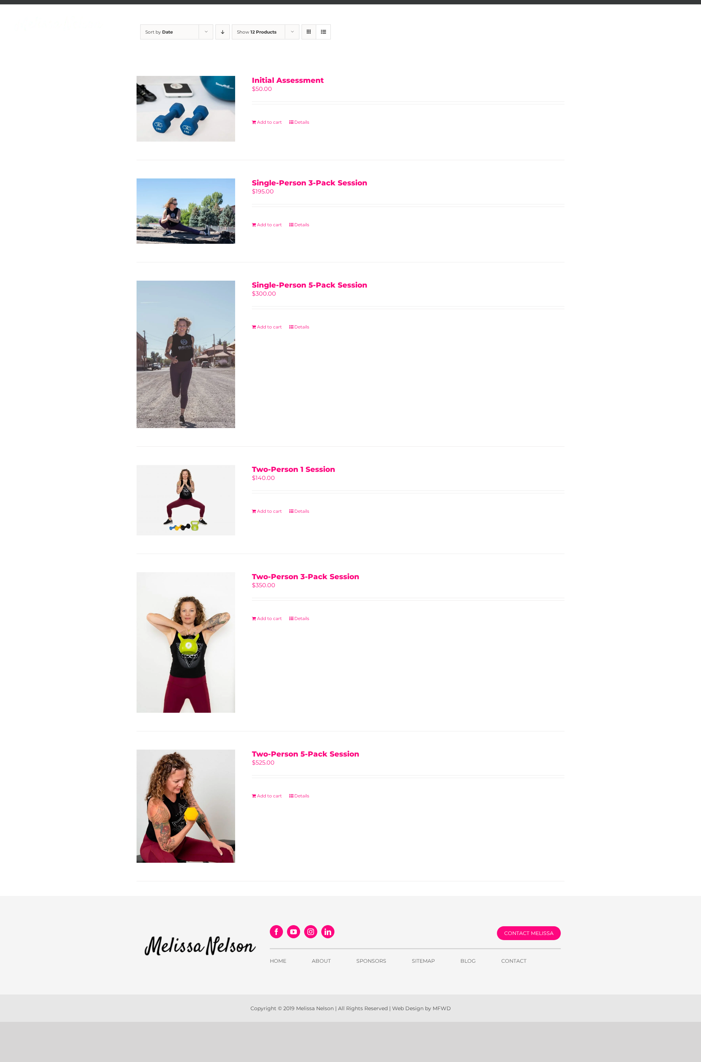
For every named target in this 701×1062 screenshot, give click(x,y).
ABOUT (321, 961)
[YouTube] (293, 931)
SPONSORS (371, 961)
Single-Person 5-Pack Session (309, 285)
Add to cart (269, 122)
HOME (278, 961)
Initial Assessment (288, 80)
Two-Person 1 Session (293, 469)
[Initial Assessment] (186, 109)
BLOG (468, 961)
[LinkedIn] (327, 931)
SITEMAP (423, 961)
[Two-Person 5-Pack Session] (186, 806)
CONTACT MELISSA (528, 933)
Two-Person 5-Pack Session (305, 754)
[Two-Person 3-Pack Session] (186, 642)
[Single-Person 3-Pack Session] (186, 211)
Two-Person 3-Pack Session (305, 576)
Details (301, 122)
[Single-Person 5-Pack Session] (186, 354)
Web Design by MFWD (421, 1008)
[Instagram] (310, 931)
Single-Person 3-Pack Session (309, 182)
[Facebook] (276, 931)
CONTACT (513, 961)
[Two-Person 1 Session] (186, 500)
